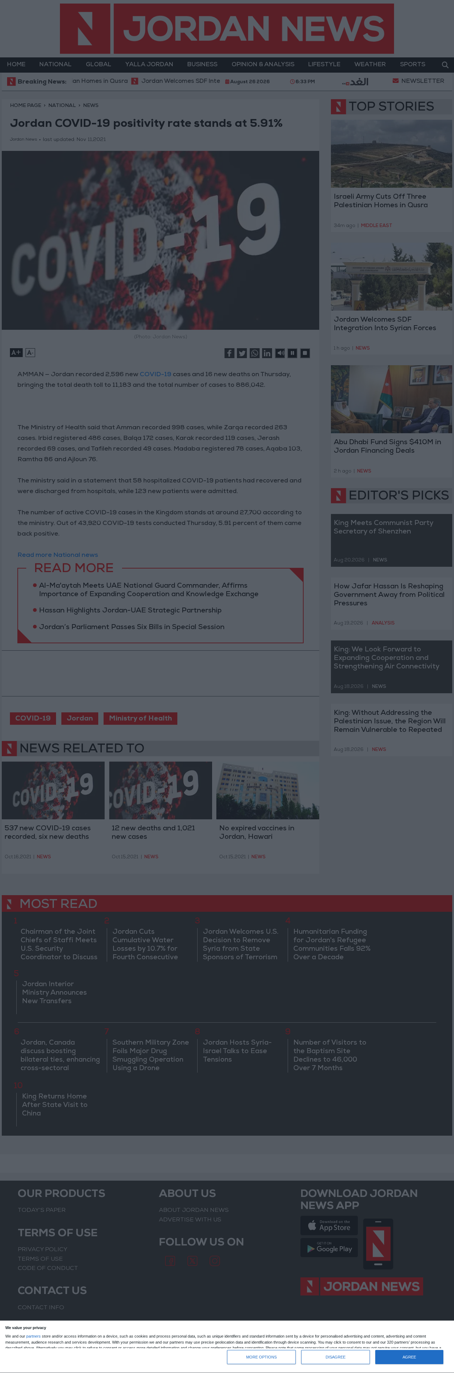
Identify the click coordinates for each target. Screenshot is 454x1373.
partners (33, 1336)
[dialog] (227, 1347)
